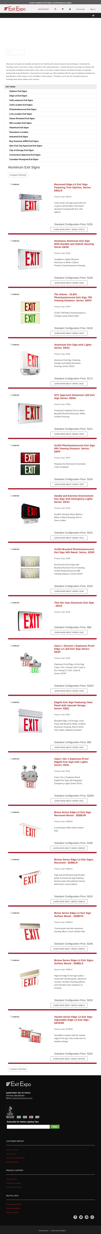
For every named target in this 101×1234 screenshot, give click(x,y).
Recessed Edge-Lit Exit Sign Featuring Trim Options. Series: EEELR (72, 187)
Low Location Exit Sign (20, 114)
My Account (10, 1154)
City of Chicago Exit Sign (21, 150)
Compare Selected (18, 175)
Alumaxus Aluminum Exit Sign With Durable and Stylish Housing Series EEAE (74, 244)
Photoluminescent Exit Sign (22, 109)
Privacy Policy (43, 1231)
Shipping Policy (12, 1162)
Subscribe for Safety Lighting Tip (23, 1122)
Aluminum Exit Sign (19, 128)
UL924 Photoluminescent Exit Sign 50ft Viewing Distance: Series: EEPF (74, 448)
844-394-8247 (17, 52)
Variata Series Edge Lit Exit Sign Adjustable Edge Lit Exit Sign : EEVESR (73, 1019)
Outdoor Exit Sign (18, 91)
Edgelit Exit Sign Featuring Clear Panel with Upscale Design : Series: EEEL (73, 705)
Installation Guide (13, 1183)
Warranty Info (11, 1179)
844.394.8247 (43, 9)
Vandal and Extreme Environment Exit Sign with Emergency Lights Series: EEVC (73, 498)
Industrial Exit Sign (18, 137)
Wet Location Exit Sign (20, 123)
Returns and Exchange (15, 1158)
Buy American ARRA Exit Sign (24, 141)
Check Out (80, 9)
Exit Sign (10, 87)
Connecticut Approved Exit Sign (25, 155)
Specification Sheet (14, 1187)
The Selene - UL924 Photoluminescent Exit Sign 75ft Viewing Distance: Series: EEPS (73, 297)
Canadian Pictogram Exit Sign (23, 159)
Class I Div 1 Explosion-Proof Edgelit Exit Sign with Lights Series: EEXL (71, 761)
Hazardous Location (18, 132)
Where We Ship (12, 1212)
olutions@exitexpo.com (22, 1098)
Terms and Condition (58, 1231)
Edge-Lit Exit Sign (18, 96)
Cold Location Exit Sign (21, 105)
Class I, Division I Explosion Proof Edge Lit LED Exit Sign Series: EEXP (74, 648)
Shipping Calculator (13, 1204)
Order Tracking (12, 1150)
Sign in (92, 9)
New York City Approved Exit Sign (25, 146)
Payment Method (13, 1208)
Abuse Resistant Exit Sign (22, 118)
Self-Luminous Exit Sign (21, 100)
